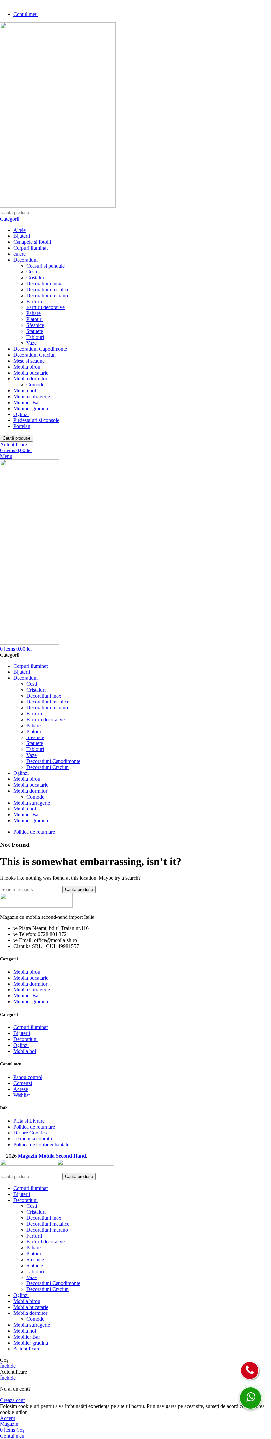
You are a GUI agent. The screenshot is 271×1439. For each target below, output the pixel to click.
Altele (19, 230)
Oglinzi (21, 414)
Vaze (31, 343)
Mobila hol (24, 390)
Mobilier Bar (26, 402)
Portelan (21, 426)
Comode (35, 384)
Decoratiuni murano (47, 295)
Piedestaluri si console (36, 420)
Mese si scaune (29, 361)
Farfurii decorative (45, 307)
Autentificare (26, 1348)
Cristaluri (36, 277)
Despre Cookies (30, 1132)
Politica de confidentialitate (41, 1144)
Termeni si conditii (32, 1138)
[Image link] (36, 906)
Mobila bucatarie (30, 373)
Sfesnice (35, 325)
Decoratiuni (25, 260)
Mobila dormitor (30, 378)
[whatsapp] (250, 1398)
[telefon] (249, 1370)
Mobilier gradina (30, 408)
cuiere (19, 254)
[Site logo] (58, 206)
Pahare (33, 313)
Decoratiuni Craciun (34, 355)
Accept (7, 1418)
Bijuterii (21, 236)
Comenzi (22, 1083)
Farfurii (34, 301)
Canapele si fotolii (32, 242)
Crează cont (12, 1400)
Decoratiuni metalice (47, 289)
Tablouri (35, 337)
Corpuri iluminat (30, 248)
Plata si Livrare (29, 1121)
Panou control (27, 1077)
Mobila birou (26, 367)
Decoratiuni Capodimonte (40, 349)
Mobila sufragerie (31, 396)
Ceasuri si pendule (45, 266)
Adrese (20, 1089)
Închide (8, 1366)
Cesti (31, 271)
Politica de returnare (34, 1127)
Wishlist (21, 1095)
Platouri (34, 319)
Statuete (34, 331)
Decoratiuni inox (43, 283)
